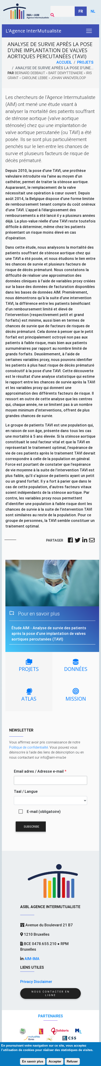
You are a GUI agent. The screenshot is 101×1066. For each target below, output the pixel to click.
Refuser (72, 1061)
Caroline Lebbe (35, 78)
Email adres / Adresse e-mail (40, 771)
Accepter (55, 1061)
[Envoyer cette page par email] (92, 540)
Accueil (64, 62)
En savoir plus (32, 1061)
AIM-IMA (31, 958)
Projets (85, 62)
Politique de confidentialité (28, 747)
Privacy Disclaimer (36, 981)
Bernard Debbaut (30, 73)
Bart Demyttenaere (65, 73)
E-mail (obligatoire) (44, 811)
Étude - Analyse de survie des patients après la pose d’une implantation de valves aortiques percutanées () (49, 633)
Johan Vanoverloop (68, 78)
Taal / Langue (26, 791)
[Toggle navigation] (89, 30)
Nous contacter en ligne (50, 993)
